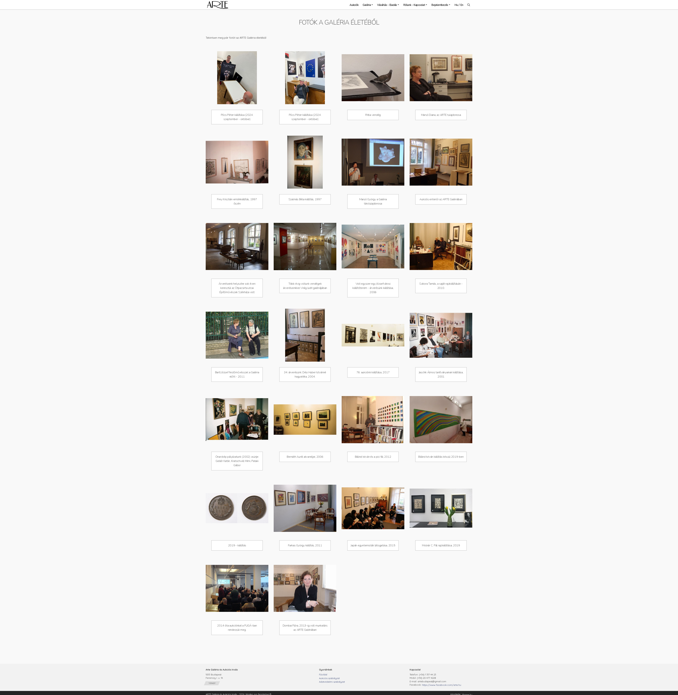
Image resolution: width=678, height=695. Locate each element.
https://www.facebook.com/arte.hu (441, 685)
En (461, 5)
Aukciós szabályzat (329, 678)
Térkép (212, 683)
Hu (456, 5)
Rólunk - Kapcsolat (414, 5)
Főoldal (323, 674)
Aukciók (354, 5)
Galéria (367, 5)
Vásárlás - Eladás (387, 5)
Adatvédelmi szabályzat (332, 681)
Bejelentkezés (439, 5)
